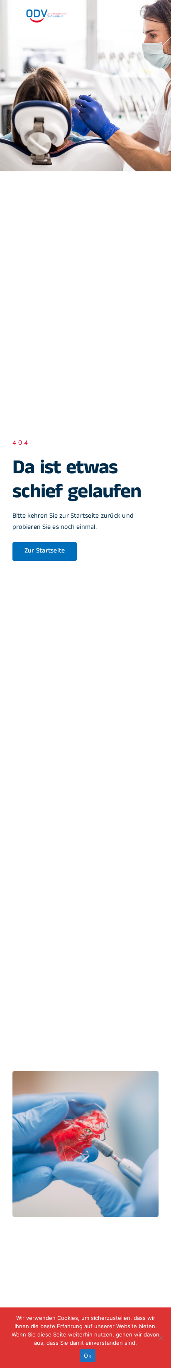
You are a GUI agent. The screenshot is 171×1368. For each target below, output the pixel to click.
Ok (87, 1355)
